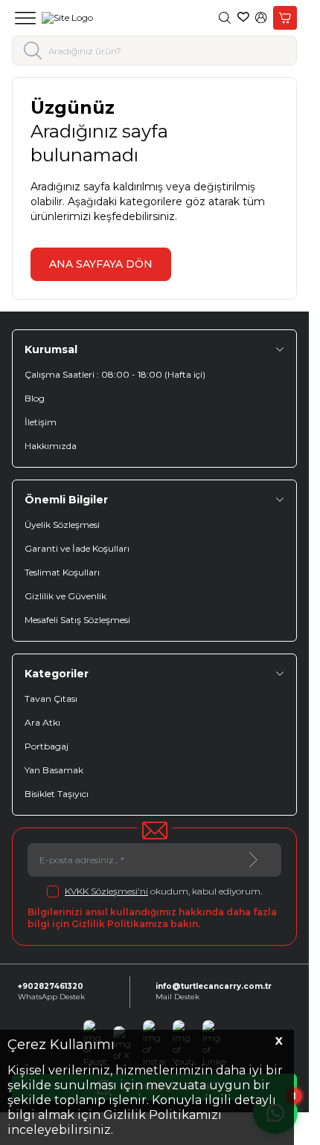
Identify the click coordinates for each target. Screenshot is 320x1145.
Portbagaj (46, 746)
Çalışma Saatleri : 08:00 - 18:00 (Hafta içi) (115, 374)
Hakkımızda (51, 445)
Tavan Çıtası (51, 698)
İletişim (41, 422)
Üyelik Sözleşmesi (62, 524)
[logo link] (67, 18)
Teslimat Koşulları (62, 572)
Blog (35, 398)
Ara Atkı (42, 722)
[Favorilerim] (243, 18)
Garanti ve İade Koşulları (77, 548)
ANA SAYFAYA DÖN (101, 264)
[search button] (33, 50)
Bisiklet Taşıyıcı (57, 793)
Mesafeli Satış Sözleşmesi (77, 619)
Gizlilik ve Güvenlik (65, 595)
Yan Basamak (54, 769)
